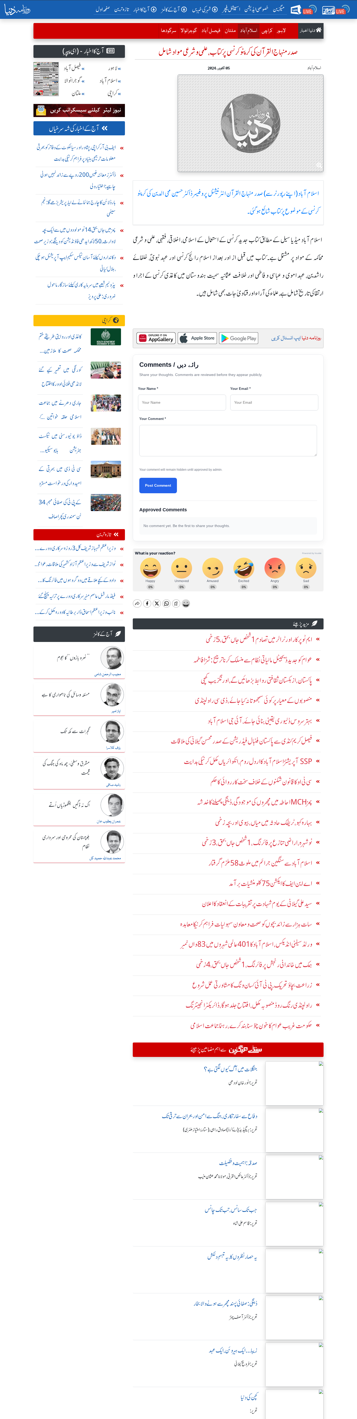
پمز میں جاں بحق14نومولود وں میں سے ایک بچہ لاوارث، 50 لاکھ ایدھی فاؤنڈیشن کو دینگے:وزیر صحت (75, 235)
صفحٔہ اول (104, 9)
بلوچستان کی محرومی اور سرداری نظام (66, 842)
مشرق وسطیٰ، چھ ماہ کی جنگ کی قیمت (66, 768)
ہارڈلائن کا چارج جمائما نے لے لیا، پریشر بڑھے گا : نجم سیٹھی (78, 208)
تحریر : (253, 1411)
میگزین (279, 9)
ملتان (230, 31)
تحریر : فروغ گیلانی (245, 1364)
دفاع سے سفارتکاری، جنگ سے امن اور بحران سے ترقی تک (209, 1116)
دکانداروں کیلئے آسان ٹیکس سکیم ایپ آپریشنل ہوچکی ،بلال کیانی (75, 263)
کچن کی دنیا (249, 1397)
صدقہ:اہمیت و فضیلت (238, 1163)
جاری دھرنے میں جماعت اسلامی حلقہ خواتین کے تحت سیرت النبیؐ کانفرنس (60, 417)
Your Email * (240, 389)
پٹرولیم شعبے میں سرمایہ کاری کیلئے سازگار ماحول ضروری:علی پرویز (81, 290)
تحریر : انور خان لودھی (242, 1083)
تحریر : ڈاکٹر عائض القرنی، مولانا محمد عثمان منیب (227, 1176)
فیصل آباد (210, 31)
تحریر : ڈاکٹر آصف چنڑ (243, 1317)
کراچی (267, 31)
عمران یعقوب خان (109, 821)
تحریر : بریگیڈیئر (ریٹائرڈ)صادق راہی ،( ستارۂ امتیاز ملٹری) (220, 1130)
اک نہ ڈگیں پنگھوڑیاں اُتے (69, 806)
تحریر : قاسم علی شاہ (245, 1223)
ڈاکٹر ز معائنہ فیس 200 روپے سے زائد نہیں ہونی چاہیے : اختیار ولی (78, 180)
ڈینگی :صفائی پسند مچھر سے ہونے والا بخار (225, 1303)
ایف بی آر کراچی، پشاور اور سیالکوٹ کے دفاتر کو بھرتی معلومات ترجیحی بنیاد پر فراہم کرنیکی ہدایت (76, 153)
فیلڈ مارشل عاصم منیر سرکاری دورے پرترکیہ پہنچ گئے (77, 596)
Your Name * (148, 389)
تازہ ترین (121, 9)
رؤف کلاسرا (113, 748)
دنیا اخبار (308, 30)
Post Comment (158, 485)
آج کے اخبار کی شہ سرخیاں (74, 129)
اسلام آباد (247, 31)
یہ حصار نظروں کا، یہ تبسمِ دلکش (232, 1256)
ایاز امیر (116, 711)
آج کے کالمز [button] (171, 9)
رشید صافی (113, 785)
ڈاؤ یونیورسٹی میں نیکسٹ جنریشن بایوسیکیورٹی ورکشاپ (60, 450)
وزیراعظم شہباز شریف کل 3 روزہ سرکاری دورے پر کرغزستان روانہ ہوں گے (76, 549)
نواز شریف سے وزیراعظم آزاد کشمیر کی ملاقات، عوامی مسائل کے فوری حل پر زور (76, 565)
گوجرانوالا (189, 31)
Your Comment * (152, 419)
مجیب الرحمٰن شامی (107, 674)
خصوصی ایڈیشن (256, 9)
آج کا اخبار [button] (141, 9)
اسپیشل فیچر (231, 9)
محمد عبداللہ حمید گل (105, 858)
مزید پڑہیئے (301, 623)
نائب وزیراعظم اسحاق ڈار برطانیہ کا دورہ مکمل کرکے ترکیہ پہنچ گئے (77, 613)
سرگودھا (168, 31)
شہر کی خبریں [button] (201, 9)
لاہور (281, 31)
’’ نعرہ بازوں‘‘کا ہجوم (73, 658)
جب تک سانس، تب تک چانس (231, 1209)
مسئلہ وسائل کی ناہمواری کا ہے (66, 695)
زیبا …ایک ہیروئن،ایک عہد (233, 1350)
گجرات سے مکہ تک (75, 732)
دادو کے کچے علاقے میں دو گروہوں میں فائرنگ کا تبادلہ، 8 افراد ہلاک (79, 581)
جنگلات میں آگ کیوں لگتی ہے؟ (230, 1069)
